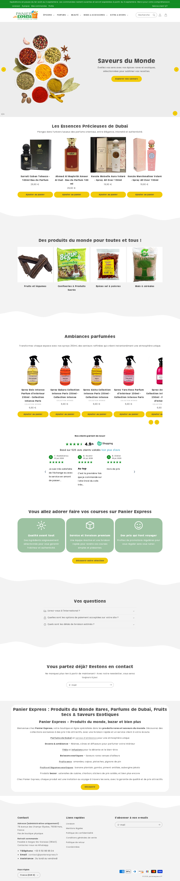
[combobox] (146, 15)
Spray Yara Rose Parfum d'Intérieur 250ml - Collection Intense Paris (129, 393)
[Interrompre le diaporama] (175, 113)
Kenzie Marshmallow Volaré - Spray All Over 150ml (145, 178)
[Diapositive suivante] (176, 69)
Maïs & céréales (144, 286)
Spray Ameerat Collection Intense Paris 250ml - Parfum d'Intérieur (161, 395)
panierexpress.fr (155, 876)
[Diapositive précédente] (3, 69)
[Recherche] (154, 15)
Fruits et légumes (35, 286)
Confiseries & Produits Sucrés (72, 288)
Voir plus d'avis (110, 450)
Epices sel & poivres (108, 286)
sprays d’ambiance (86, 737)
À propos (26, 6)
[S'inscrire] (111, 685)
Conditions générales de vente (81, 837)
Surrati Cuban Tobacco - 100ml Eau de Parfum (35, 178)
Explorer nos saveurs (126, 79)
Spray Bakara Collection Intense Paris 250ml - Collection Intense (65, 393)
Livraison (16, 6)
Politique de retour (75, 842)
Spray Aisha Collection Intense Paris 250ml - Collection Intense (97, 393)
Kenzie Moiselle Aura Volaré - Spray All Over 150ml (108, 178)
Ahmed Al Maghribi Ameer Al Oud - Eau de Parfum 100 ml (72, 180)
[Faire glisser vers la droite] (157, 422)
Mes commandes (39, 6)
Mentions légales (74, 828)
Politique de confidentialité (79, 833)
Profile (51, 6)
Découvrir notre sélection (90, 561)
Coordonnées (73, 847)
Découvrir (90, 787)
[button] (49, 15)
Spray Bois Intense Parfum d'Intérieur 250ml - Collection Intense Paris (33, 395)
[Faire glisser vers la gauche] (151, 422)
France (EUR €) (27, 875)
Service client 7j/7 (160, 6)
